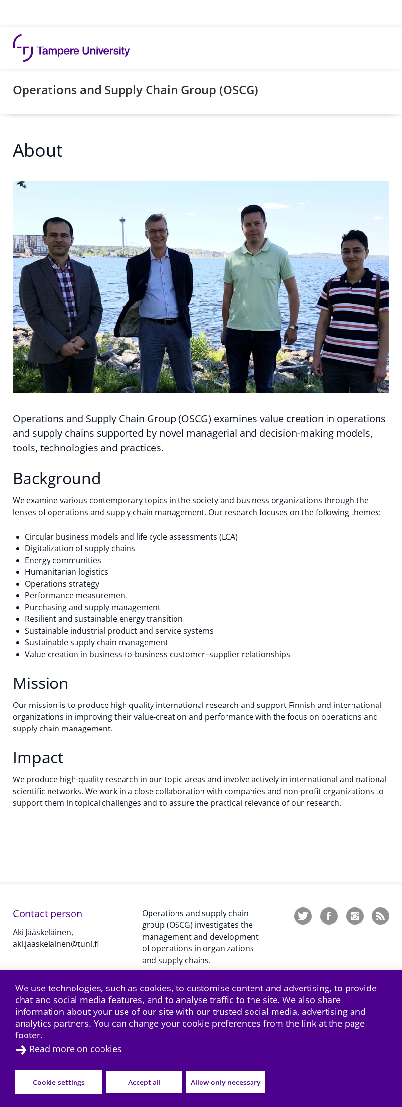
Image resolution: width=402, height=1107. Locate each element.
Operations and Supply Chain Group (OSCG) (135, 89)
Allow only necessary (226, 1082)
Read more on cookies (75, 1049)
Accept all (144, 1082)
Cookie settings (59, 1082)
